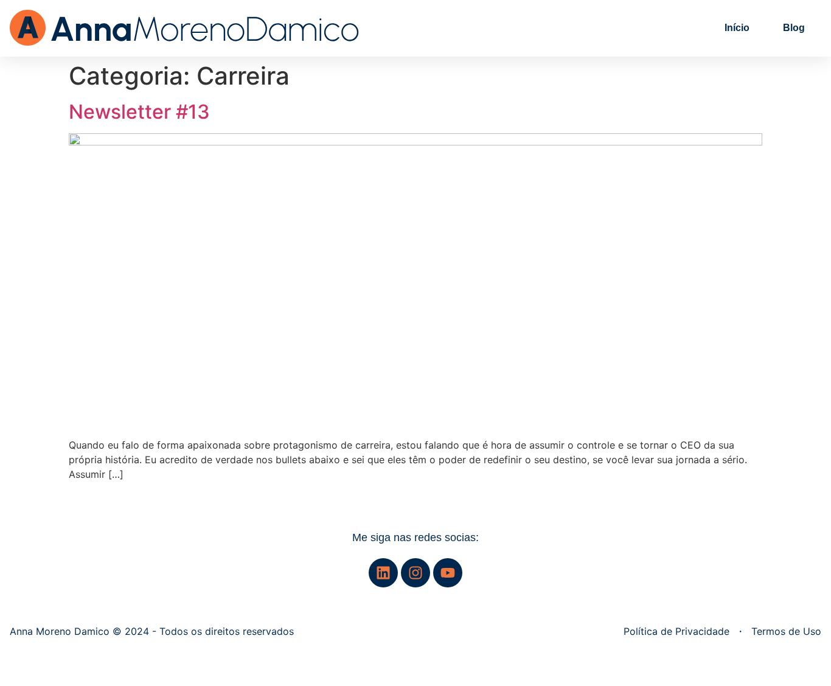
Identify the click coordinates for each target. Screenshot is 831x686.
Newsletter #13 (139, 112)
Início (737, 28)
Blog (794, 28)
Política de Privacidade (676, 631)
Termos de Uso (786, 631)
